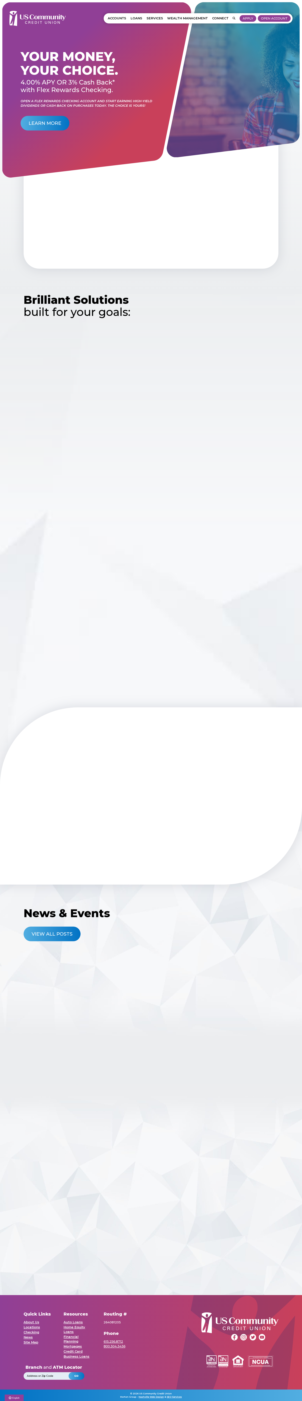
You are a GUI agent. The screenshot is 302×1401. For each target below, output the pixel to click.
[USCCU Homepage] (37, 18)
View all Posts (52, 934)
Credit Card (73, 1351)
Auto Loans (73, 1322)
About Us (31, 1322)
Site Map (31, 1342)
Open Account (274, 18)
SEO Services (174, 1396)
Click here (179, 1261)
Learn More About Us (151, 243)
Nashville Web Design (151, 1396)
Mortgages (73, 1346)
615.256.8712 (113, 1341)
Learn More (45, 123)
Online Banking (70, 1119)
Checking (31, 1332)
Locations (32, 1327)
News (28, 1337)
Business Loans (76, 1356)
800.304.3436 (114, 1346)
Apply (248, 18)
